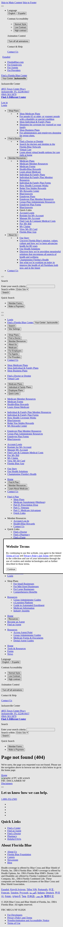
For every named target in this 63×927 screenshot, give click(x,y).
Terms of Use (12, 555)
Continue (11, 569)
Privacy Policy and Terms (36, 555)
